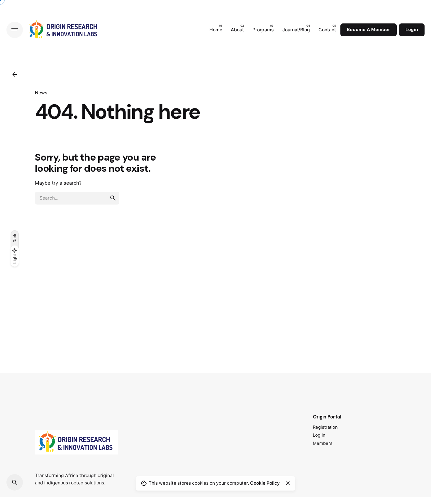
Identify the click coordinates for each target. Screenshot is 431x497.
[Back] (14, 74)
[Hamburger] (14, 30)
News (41, 93)
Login (411, 30)
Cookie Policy (265, 483)
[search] (112, 198)
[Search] (14, 482)
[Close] (288, 483)
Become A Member (368, 30)
